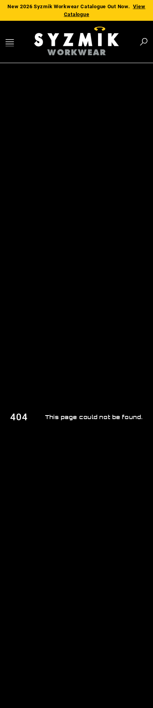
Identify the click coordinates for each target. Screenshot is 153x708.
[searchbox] (100, 41)
